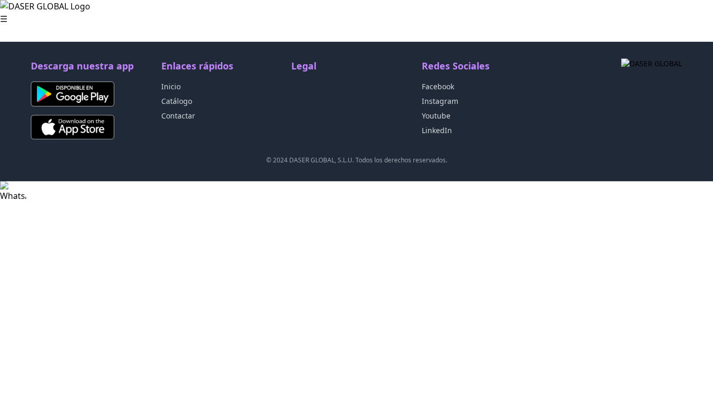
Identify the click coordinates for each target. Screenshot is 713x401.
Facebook (438, 86)
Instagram (440, 101)
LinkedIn (437, 130)
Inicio (171, 86)
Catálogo (176, 101)
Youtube (436, 116)
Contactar (178, 116)
